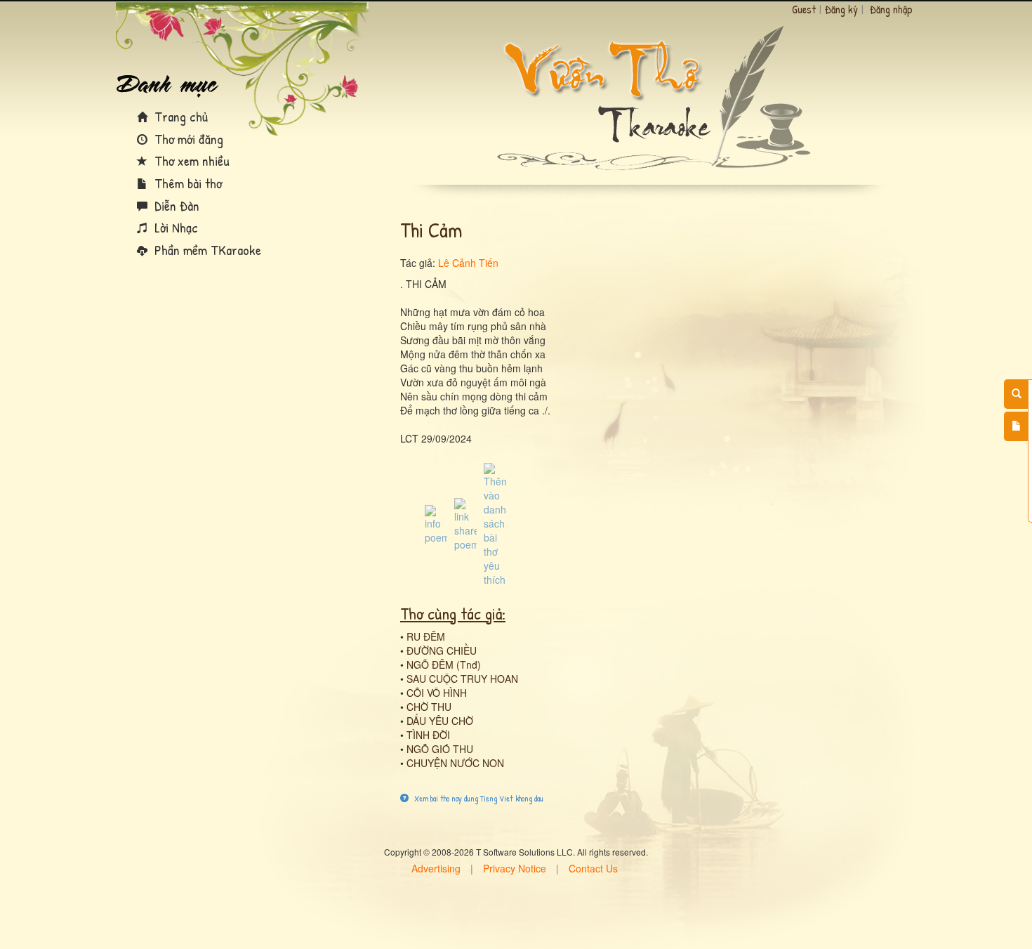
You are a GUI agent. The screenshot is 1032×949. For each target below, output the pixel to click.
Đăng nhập (891, 9)
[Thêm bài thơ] (1016, 426)
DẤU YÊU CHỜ (439, 721)
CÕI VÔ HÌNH (436, 693)
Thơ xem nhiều (190, 160)
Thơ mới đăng (187, 138)
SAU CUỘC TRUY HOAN (462, 679)
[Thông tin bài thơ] (436, 523)
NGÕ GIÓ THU (439, 749)
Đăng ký (841, 9)
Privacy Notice (514, 868)
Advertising (436, 868)
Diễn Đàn (175, 205)
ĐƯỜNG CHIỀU (441, 650)
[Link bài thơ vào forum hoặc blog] (465, 523)
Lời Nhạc (174, 227)
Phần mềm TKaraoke (206, 249)
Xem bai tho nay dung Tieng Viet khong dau (477, 798)
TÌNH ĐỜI (428, 735)
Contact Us (593, 868)
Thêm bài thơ (186, 183)
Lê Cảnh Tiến (468, 263)
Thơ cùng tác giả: (452, 613)
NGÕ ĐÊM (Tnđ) (443, 664)
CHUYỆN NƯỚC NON (455, 763)
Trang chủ (179, 116)
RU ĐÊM (425, 636)
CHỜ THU (428, 707)
